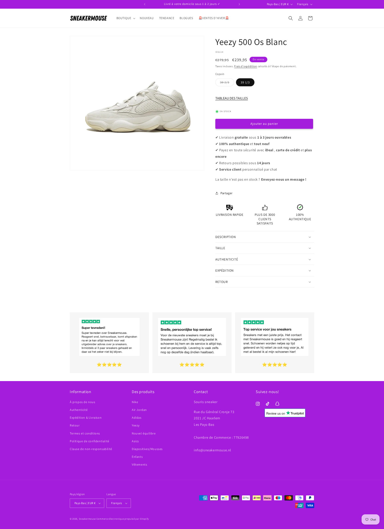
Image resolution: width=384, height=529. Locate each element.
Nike (135, 402)
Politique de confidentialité (89, 441)
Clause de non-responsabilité (91, 449)
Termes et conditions (85, 433)
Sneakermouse (87, 518)
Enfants (137, 457)
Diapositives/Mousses (147, 449)
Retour (75, 425)
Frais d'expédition (245, 66)
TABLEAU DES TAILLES (231, 98)
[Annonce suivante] (239, 4)
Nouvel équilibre (144, 433)
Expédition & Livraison (86, 418)
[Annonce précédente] (145, 4)
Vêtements (139, 464)
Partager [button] (226, 193)
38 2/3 (227, 83)
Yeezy (136, 425)
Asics (135, 441)
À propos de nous (82, 402)
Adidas (137, 418)
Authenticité (79, 410)
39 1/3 (245, 82)
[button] (125, 18)
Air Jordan (139, 410)
